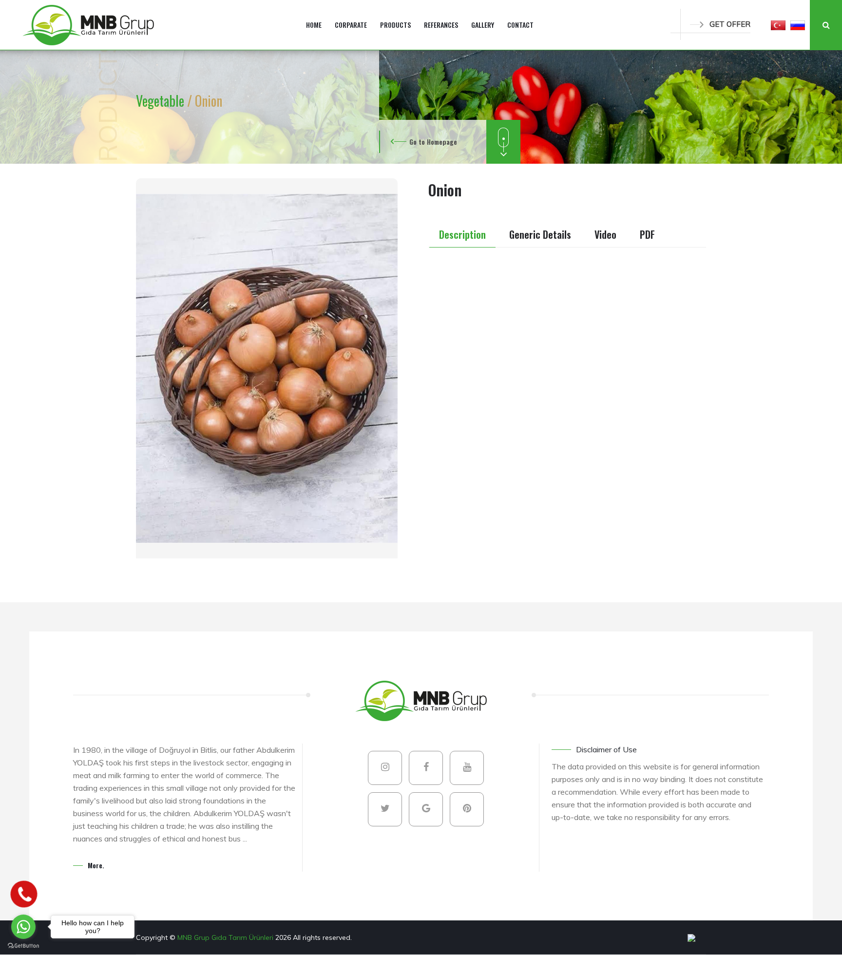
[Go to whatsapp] (23, 927)
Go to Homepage (433, 141)
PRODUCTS (395, 24)
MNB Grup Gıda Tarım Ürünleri (226, 937)
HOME (314, 24)
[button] (778, 24)
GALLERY (482, 24)
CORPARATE (351, 24)
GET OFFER (729, 24)
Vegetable (161, 101)
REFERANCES (441, 24)
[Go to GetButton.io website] (23, 945)
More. (96, 865)
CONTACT (520, 24)
